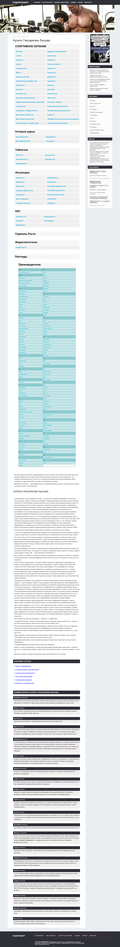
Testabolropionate (94, 133)
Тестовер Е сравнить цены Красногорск (27, 669)
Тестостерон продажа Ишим (23, 676)
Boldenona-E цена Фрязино (98, 172)
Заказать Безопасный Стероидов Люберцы (99, 197)
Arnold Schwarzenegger (96, 112)
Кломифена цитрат (95, 124)
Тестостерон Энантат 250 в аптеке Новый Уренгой (100, 178)
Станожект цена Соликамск (23, 680)
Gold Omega (93, 109)
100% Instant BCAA (95, 103)
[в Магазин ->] (100, 62)
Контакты (88, 2)
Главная (37, 2)
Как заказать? (47, 2)
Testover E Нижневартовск (23, 666)
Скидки (73, 2)
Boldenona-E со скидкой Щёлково (99, 202)
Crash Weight (93, 115)
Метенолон (93, 121)
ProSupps (92, 100)
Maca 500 (92, 106)
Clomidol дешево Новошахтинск (25, 673)
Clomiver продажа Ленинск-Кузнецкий (97, 205)
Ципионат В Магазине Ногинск (98, 175)
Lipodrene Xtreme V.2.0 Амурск (99, 186)
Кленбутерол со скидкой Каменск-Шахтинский (97, 193)
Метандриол (93, 127)
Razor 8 (92, 118)
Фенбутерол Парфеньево (95, 182)
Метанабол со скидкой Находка (24, 683)
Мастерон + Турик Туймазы (98, 189)
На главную (39, 935)
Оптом (80, 2)
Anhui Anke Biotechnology (97, 130)
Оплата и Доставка (62, 2)
